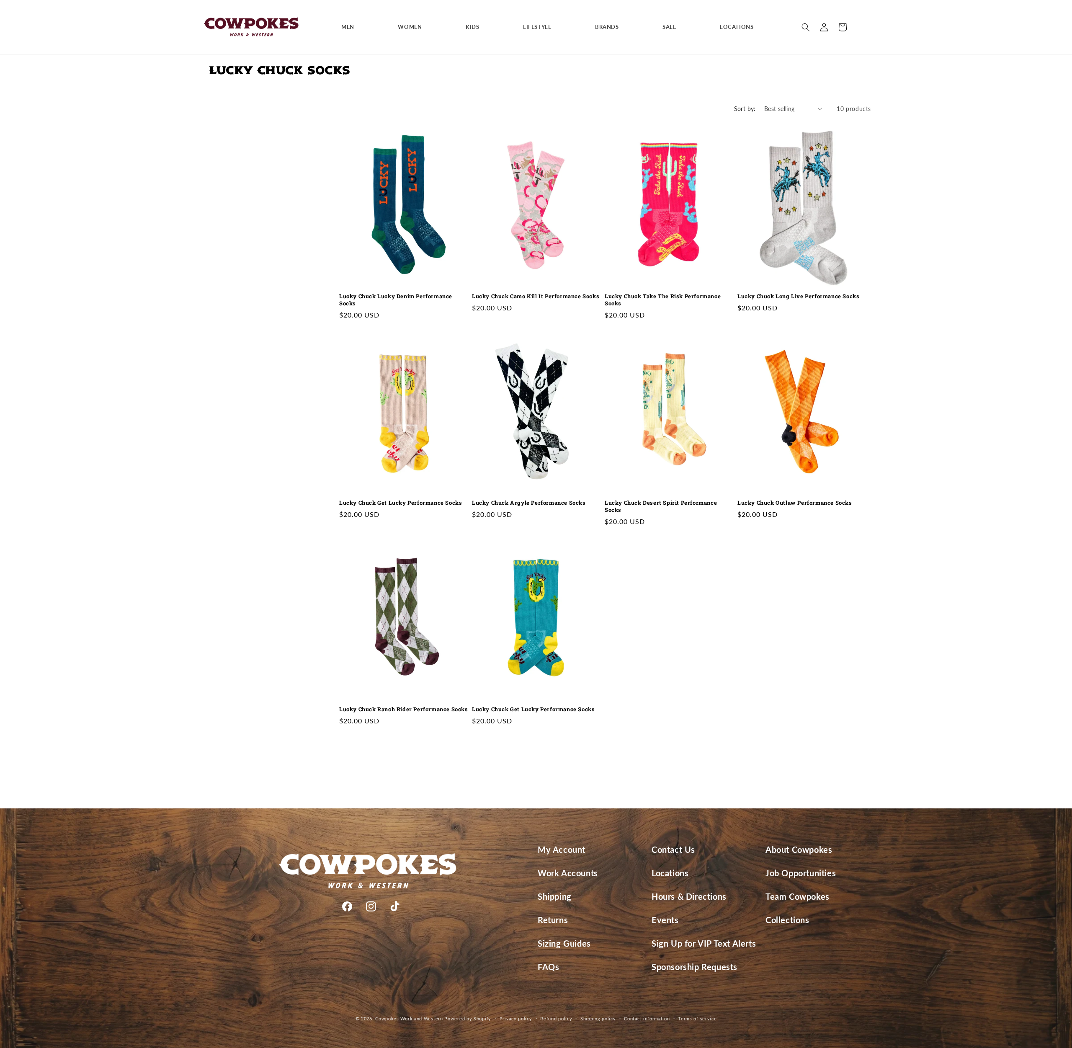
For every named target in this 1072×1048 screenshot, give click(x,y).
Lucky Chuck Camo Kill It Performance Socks (535, 296)
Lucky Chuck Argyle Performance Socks (529, 502)
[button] (351, 27)
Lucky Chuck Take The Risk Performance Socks (663, 300)
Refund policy (556, 1018)
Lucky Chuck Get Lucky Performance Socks (400, 502)
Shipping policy (598, 1018)
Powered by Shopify (467, 1018)
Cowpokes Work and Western (409, 1018)
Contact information (647, 1018)
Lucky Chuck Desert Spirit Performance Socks (661, 506)
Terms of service (697, 1018)
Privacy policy (516, 1018)
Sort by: (745, 108)
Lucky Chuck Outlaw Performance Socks (794, 502)
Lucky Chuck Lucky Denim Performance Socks (395, 300)
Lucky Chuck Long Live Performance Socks (798, 296)
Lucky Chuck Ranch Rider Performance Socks (403, 709)
